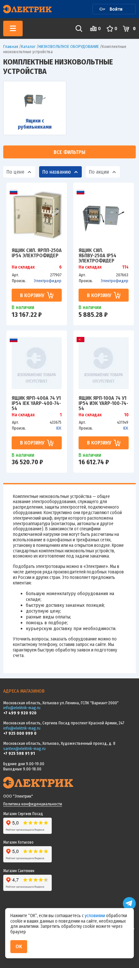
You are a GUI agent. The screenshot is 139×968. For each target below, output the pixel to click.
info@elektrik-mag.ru (21, 707)
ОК (19, 946)
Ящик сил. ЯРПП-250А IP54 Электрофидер (37, 253)
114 (125, 267)
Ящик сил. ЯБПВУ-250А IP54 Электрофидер (97, 255)
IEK (58, 428)
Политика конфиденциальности (32, 803)
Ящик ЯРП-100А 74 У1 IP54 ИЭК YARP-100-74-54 (103, 403)
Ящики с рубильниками (35, 124)
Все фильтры (69, 152)
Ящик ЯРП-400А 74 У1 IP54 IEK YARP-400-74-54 (36, 403)
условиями (95, 915)
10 (126, 415)
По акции (99, 172)
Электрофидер (47, 280)
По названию (56, 172)
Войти (116, 9)
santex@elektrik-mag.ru (24, 748)
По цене (15, 172)
